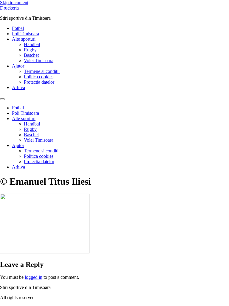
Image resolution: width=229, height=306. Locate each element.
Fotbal (18, 28)
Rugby (30, 49)
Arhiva (18, 87)
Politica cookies (38, 76)
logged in (33, 277)
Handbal (32, 44)
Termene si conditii (42, 71)
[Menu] (2, 99)
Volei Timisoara (38, 60)
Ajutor (18, 65)
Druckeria (9, 7)
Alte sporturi (23, 39)
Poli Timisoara (25, 33)
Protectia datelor (39, 82)
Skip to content (14, 2)
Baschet (31, 55)
